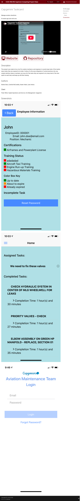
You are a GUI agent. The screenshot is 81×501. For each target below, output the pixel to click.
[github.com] (79, 498)
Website (11, 58)
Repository (35, 58)
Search (51, 2)
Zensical (8, 499)
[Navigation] (2, 2)
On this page (66, 8)
